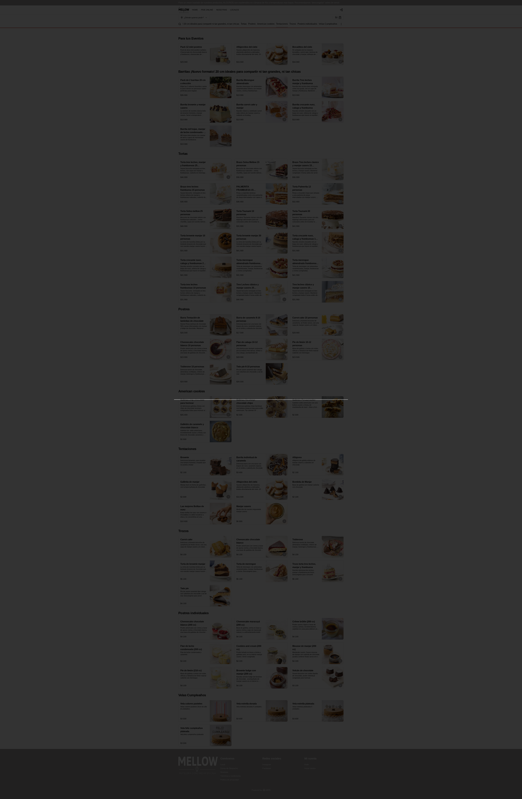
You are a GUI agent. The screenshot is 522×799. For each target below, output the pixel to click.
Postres (252, 24)
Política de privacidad (229, 780)
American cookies (265, 24)
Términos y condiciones (230, 776)
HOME (195, 10)
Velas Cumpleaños (328, 24)
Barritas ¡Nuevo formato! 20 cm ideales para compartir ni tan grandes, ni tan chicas (199, 24)
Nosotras (224, 772)
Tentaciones (282, 24)
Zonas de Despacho (229, 768)
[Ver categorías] (341, 24)
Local (222, 764)
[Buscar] (179, 24)
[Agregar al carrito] (228, 62)
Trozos (292, 24)
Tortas (244, 24)
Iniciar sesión (310, 768)
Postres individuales (307, 24)
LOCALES (234, 10)
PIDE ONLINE (207, 10)
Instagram (266, 764)
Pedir (306, 764)
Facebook (266, 768)
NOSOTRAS (221, 10)
